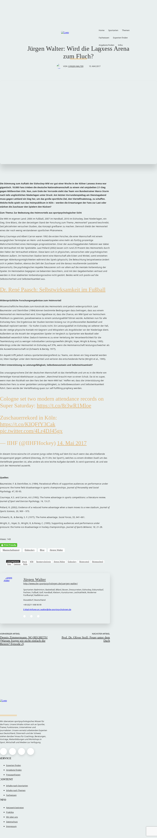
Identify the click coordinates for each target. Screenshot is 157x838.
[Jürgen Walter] (60, 66)
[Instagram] (12, 751)
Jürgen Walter (75, 66)
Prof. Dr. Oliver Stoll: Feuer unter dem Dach (86, 639)
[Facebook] (3, 751)
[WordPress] (31, 616)
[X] (21, 751)
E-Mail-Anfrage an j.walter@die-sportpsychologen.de (47, 609)
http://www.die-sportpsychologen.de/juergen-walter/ (50, 583)
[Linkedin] (24, 616)
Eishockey (30, 550)
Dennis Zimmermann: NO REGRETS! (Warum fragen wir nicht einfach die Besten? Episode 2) (24, 641)
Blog (42, 550)
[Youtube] (30, 751)
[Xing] (38, 616)
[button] (99, 51)
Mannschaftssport (11, 550)
